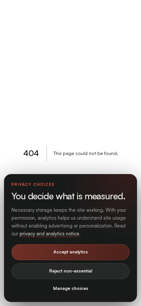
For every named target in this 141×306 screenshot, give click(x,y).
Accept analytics (70, 251)
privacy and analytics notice (49, 233)
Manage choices (70, 288)
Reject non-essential (70, 270)
